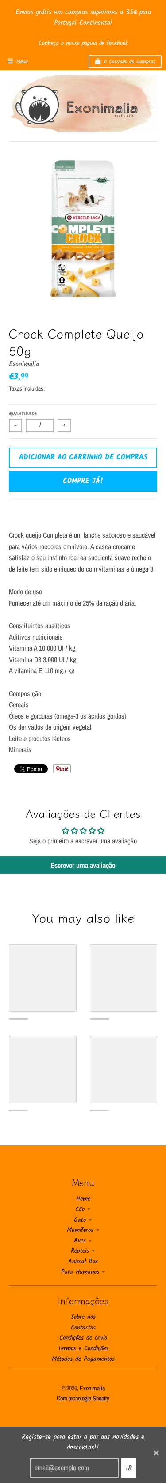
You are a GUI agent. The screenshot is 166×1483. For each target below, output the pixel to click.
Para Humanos (80, 1272)
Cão (80, 1209)
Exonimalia (24, 364)
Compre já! (83, 481)
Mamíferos (80, 1230)
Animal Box (83, 1261)
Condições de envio (83, 1338)
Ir (129, 1468)
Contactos (83, 1327)
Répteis (80, 1251)
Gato (80, 1220)
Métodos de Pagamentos (83, 1359)
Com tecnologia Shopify (83, 1398)
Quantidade (23, 414)
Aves (80, 1241)
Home (83, 1199)
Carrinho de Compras (129, 61)
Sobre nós (83, 1317)
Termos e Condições (83, 1348)
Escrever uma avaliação (83, 865)
